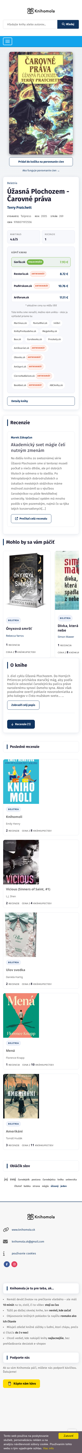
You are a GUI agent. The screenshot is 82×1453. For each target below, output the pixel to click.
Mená (10, 1051)
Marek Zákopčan (21, 437)
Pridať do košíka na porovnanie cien (41, 161)
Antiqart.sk (28, 366)
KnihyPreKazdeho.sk (25, 331)
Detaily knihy (19, 401)
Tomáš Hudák (14, 1138)
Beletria (12, 183)
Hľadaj (70, 24)
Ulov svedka (15, 970)
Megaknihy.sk (49, 331)
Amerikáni (14, 1131)
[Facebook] (7, 1264)
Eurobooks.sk (34, 339)
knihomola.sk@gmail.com (28, 1241)
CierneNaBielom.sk (32, 376)
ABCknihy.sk (56, 385)
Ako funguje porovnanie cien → (41, 170)
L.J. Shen (11, 896)
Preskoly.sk (54, 339)
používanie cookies (24, 1253)
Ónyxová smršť (19, 628)
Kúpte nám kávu (25, 1383)
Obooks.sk (27, 357)
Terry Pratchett (19, 207)
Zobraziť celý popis (23, 705)
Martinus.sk (20, 323)
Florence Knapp (15, 1057)
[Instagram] (14, 1264)
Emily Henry (13, 823)
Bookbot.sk (28, 385)
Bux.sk (17, 339)
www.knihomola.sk (23, 1229)
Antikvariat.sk (29, 348)
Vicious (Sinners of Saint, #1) (28, 889)
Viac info (48, 1448)
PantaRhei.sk (40, 323)
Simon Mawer (66, 636)
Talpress (26, 216)
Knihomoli (14, 817)
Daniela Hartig (14, 977)
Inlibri (57, 323)
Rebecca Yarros (15, 635)
